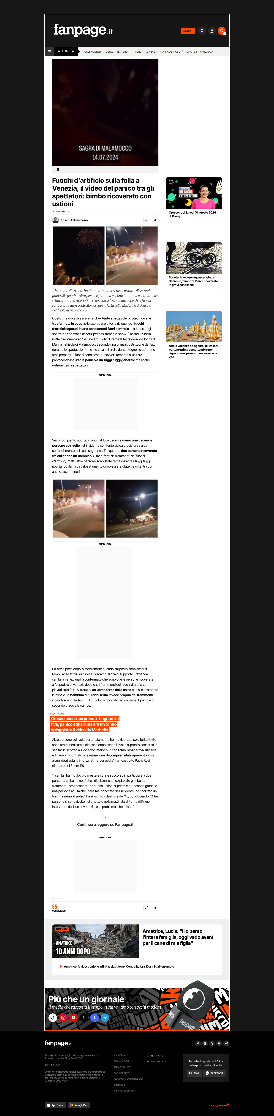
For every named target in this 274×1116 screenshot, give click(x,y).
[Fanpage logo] (79, 30)
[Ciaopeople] (220, 1106)
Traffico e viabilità (171, 51)
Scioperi (192, 51)
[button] (155, 220)
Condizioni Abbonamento (128, 1079)
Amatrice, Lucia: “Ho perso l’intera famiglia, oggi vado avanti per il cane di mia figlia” (179, 937)
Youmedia (119, 1055)
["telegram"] (105, 1017)
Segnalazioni (121, 1061)
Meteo (109, 51)
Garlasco (206, 51)
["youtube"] (73, 1017)
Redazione (120, 1085)
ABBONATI (187, 31)
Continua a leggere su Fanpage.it (105, 824)
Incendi (137, 51)
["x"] (84, 1017)
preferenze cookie (124, 1091)
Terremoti (123, 51)
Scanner (150, 51)
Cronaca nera (93, 51)
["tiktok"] (52, 1017)
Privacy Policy (122, 1067)
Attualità (66, 51)
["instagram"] (63, 1017)
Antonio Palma (79, 220)
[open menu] (49, 51)
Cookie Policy (122, 1073)
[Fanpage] (58, 1043)
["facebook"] (94, 1017)
